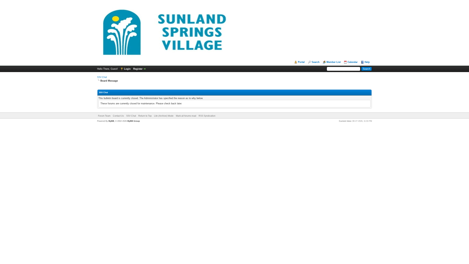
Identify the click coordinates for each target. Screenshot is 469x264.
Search (316, 62)
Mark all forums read (186, 116)
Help (367, 62)
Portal (301, 62)
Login (127, 68)
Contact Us (118, 116)
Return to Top (145, 116)
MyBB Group (133, 121)
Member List (333, 62)
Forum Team (104, 116)
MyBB (111, 121)
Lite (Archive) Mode (163, 116)
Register (138, 68)
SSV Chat (102, 77)
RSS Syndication (207, 116)
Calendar (353, 62)
